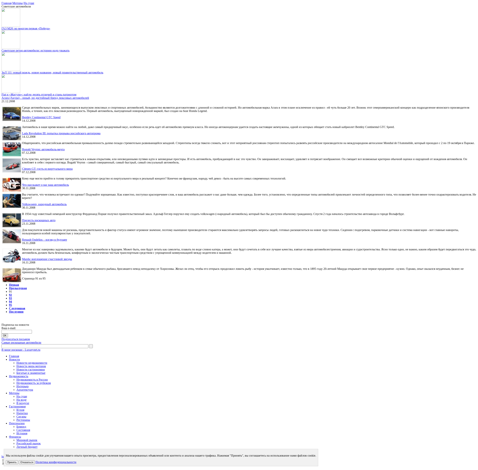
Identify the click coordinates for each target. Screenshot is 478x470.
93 (10, 298)
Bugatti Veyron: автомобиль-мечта (43, 149)
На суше (29, 3)
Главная (6, 3)
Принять (12, 462)
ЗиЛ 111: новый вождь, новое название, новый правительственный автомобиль (52, 72)
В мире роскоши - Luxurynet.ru (20, 349)
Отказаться (26, 462)
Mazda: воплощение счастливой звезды (47, 259)
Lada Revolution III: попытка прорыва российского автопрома (61, 133)
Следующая (17, 308)
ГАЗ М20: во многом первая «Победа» (25, 28)
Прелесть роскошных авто (38, 220)
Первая (14, 284)
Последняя (16, 311)
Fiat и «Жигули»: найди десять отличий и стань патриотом (38, 94)
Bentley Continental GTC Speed (41, 117)
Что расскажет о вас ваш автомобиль (45, 184)
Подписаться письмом (15, 339)
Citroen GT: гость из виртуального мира (47, 168)
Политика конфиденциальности (55, 462)
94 (10, 301)
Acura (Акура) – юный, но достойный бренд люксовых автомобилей (45, 97)
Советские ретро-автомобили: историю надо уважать (35, 50)
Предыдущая (18, 288)
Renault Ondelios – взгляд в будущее (44, 239)
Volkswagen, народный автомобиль (44, 204)
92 (10, 294)
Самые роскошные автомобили (21, 342)
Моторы (17, 3)
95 (10, 305)
